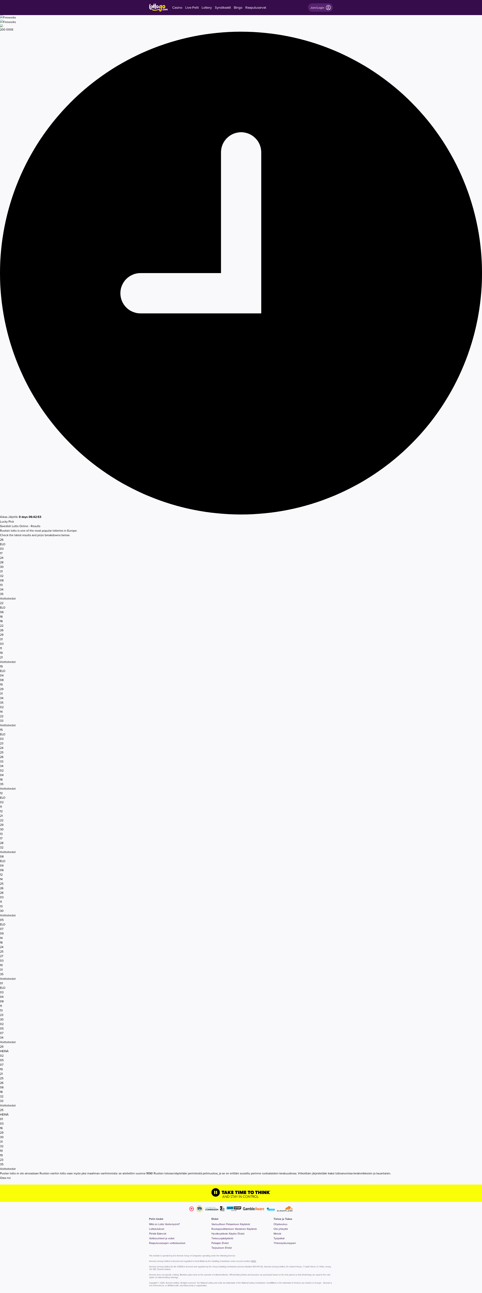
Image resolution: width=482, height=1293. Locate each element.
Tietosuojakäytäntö (222, 1238)
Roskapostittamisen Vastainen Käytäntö (234, 1229)
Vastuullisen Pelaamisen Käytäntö (230, 1224)
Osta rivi (5, 1178)
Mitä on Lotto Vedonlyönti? (164, 1224)
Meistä (277, 1233)
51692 (253, 1261)
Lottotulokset (156, 1229)
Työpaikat (279, 1238)
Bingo (238, 7)
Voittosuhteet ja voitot (161, 1238)
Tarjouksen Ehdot (221, 1248)
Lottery (207, 7)
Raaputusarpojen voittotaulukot (167, 1243)
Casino (177, 7)
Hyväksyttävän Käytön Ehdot (227, 1233)
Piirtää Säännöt (157, 1233)
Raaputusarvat (255, 7)
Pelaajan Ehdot (220, 1243)
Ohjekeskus (281, 1224)
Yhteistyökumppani (285, 1243)
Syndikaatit (223, 7)
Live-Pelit (192, 7)
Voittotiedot (8, 598)
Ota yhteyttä (281, 1229)
